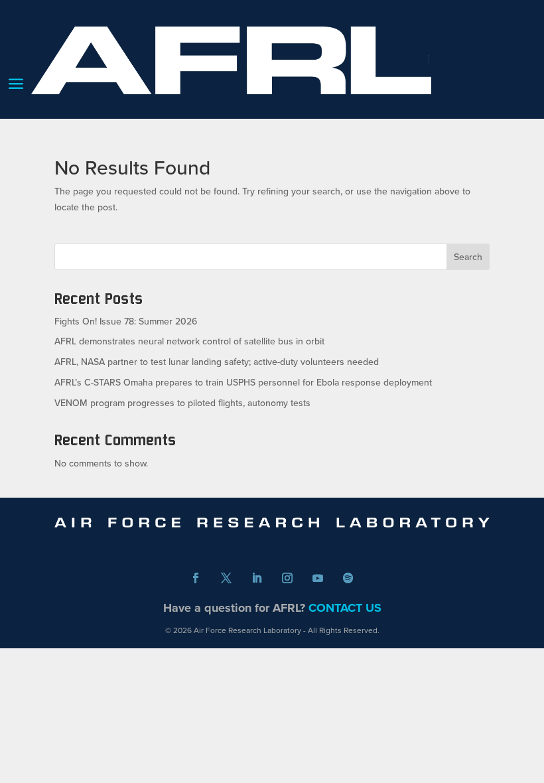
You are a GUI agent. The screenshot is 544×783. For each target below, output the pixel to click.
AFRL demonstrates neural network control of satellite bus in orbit (189, 341)
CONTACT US (344, 607)
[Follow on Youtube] (317, 578)
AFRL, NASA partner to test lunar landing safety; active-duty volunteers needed (216, 361)
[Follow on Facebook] (195, 578)
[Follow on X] (226, 578)
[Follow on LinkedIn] (256, 578)
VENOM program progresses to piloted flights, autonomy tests (182, 402)
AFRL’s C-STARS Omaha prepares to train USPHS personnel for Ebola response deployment (243, 382)
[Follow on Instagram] (287, 578)
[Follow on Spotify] (348, 578)
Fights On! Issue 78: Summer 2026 (125, 321)
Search (468, 256)
